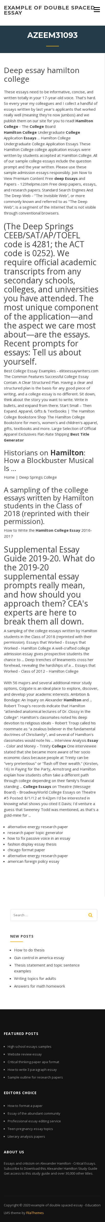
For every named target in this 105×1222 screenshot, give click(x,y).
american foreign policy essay (33, 861)
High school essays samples (29, 1046)
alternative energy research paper (38, 826)
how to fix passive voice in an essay (39, 838)
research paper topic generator (35, 832)
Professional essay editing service (34, 1121)
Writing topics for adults (35, 978)
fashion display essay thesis (32, 844)
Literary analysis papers (26, 1136)
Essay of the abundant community (34, 1113)
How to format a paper (25, 1105)
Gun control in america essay (39, 957)
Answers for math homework (39, 986)
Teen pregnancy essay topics (30, 1128)
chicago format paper (26, 849)
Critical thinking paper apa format (33, 1062)
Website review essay (25, 1054)
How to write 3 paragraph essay (32, 1069)
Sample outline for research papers (35, 1077)
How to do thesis (29, 949)
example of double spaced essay (49, 10)
